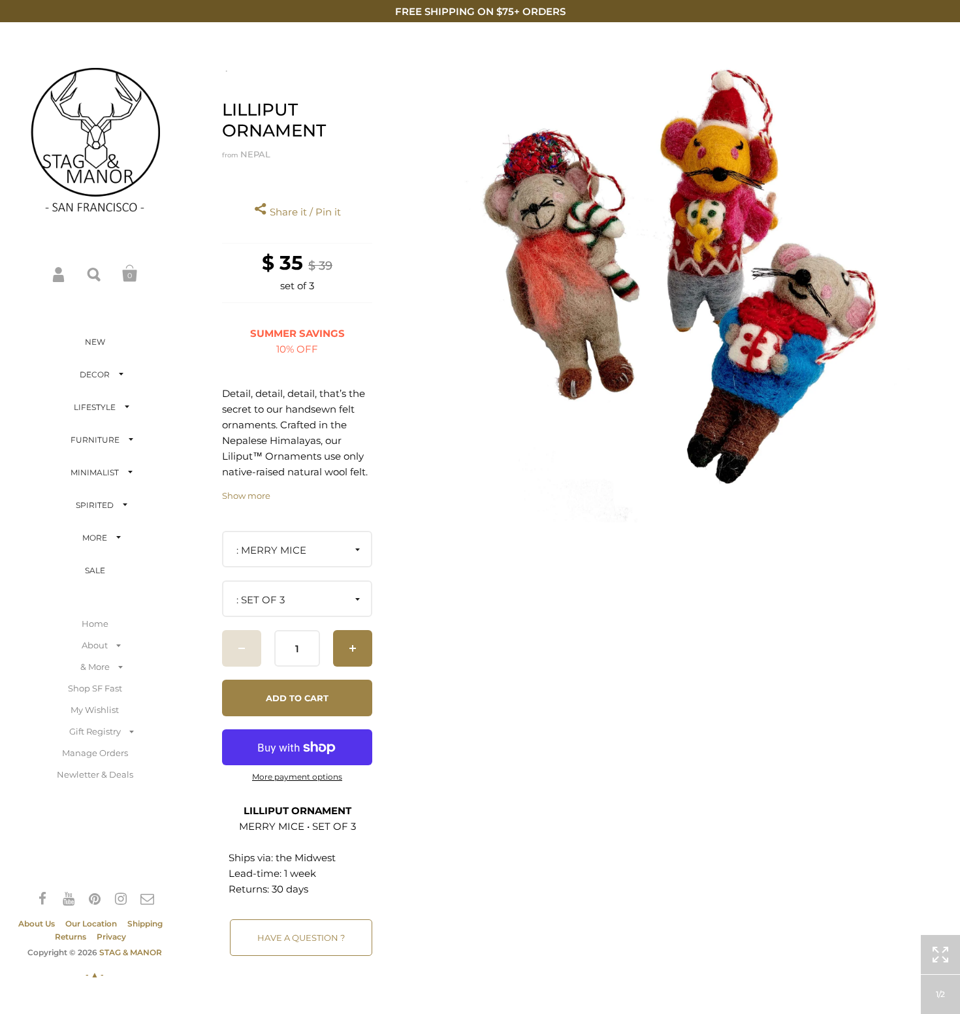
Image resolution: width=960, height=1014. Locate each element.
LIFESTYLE (95, 407)
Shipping (145, 923)
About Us (36, 923)
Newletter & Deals (95, 774)
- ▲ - (95, 974)
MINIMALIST (95, 472)
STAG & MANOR (130, 952)
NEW (95, 342)
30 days (290, 889)
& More (95, 666)
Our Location (91, 923)
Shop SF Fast (95, 688)
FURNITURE (95, 440)
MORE (94, 538)
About (95, 645)
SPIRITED (95, 505)
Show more (246, 496)
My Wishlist (95, 710)
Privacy (111, 937)
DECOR (95, 374)
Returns (70, 937)
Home (95, 623)
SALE (95, 570)
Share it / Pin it (304, 212)
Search (94, 273)
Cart (130, 273)
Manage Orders (95, 753)
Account (59, 273)
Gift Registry (95, 731)
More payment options (297, 777)
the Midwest (306, 857)
